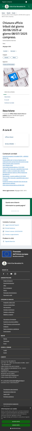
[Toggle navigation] (3, 6)
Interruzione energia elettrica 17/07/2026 (13, 167)
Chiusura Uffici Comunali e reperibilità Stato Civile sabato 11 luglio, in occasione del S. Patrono (15, 170)
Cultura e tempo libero (9, 305)
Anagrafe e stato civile (9, 302)
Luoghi (5, 350)
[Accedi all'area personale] (26, 2)
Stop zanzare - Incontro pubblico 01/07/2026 (14, 176)
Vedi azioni (12, 51)
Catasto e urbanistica (8, 312)
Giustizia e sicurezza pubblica (10, 322)
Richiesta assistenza (8, 397)
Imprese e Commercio (8, 310)
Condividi (5, 51)
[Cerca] (29, 6)
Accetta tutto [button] (16, 421)
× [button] (30, 408)
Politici (5, 290)
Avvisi (13, 13)
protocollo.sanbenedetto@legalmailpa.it (13, 381)
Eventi (5, 353)
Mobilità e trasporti (8, 314)
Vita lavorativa (7, 307)
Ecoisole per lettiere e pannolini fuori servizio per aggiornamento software (15, 182)
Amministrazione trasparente (10, 404)
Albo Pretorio (6, 406)
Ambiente (5, 327)
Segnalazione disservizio (9, 392)
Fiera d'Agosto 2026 (8, 165)
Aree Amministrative (8, 283)
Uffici (4, 286)
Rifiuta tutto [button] (15, 425)
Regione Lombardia (7, 2)
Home (3, 13)
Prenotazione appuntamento (10, 389)
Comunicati (6, 341)
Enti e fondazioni (7, 288)
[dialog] (16, 418)
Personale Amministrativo (10, 293)
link (2, 418)
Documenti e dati (7, 295)
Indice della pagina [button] (9, 92)
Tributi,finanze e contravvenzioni (11, 324)
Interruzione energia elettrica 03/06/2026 (13, 185)
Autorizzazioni (7, 331)
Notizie (5, 339)
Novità (8, 13)
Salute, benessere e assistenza (11, 329)
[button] (16, 428)
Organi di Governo (8, 281)
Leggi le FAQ (6, 394)
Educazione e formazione (9, 319)
